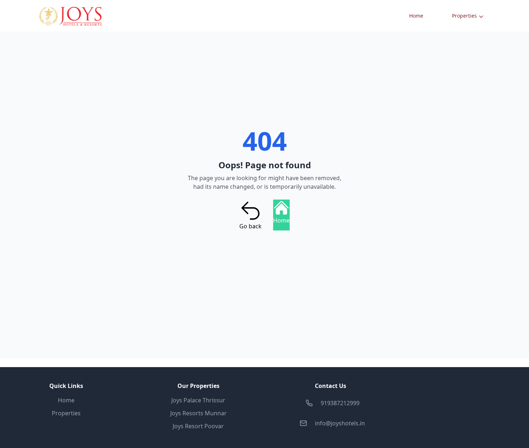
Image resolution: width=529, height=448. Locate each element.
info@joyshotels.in (340, 423)
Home (416, 15)
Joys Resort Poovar (198, 426)
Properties (464, 15)
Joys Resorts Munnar (198, 413)
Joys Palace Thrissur (198, 400)
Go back (250, 226)
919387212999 (340, 403)
